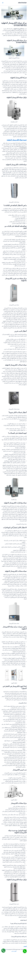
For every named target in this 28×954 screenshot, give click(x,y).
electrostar (22, 3)
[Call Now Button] (25, 951)
